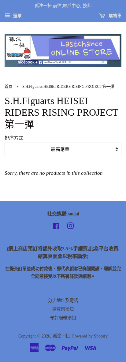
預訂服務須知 (63, 317)
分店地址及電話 (63, 300)
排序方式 (14, 137)
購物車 (114, 15)
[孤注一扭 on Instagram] (70, 227)
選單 (17, 15)
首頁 (9, 86)
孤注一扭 (61, 336)
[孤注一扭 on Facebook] (56, 227)
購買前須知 (63, 309)
